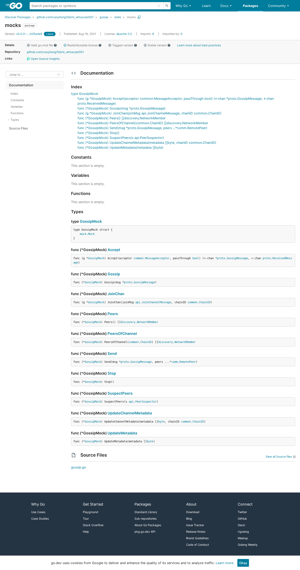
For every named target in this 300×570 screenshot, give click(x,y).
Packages (250, 6)
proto (221, 258)
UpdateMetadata (122, 433)
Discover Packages (18, 17)
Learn (206, 6)
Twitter (242, 512)
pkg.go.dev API (144, 531)
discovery (128, 322)
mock (83, 234)
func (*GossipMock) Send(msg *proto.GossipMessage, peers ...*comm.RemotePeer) (142, 128)
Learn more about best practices (199, 45)
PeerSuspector (146, 401)
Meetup (243, 538)
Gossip (114, 274)
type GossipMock (84, 94)
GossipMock (91, 221)
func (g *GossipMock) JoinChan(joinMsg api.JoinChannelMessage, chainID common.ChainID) (149, 113)
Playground (90, 512)
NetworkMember (147, 322)
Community (277, 6)
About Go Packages (147, 525)
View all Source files (279, 456)
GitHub (242, 518)
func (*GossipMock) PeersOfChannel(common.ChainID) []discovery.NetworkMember (143, 123)
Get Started (93, 504)
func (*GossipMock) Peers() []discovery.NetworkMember (122, 118)
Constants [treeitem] (17, 100)
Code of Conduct (197, 544)
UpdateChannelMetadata (130, 413)
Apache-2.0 (124, 33)
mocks (131, 17)
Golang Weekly (248, 544)
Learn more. (225, 563)
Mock (91, 234)
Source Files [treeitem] (18, 128)
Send (112, 353)
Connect (245, 504)
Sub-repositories (145, 518)
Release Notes (195, 531)
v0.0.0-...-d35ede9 (24, 33)
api (137, 302)
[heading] (17, 5)
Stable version (157, 45)
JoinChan (116, 294)
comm (174, 361)
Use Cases (38, 512)
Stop (112, 373)
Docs (224, 6)
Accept (114, 250)
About (191, 504)
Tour (86, 518)
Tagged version (122, 45)
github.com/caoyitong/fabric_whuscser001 (65, 17)
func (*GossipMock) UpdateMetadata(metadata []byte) (120, 147)
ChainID (204, 302)
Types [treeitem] (15, 119)
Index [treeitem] (14, 93)
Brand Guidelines (197, 538)
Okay (243, 563)
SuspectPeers (120, 393)
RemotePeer (187, 361)
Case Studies (40, 518)
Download (192, 512)
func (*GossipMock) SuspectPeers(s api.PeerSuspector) (121, 138)
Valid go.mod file (42, 45)
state (117, 17)
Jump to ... (16, 74)
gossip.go (78, 467)
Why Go (182, 6)
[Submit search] (167, 5)
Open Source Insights (45, 58)
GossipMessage (237, 258)
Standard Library (145, 512)
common (138, 258)
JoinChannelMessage (156, 302)
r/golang (243, 531)
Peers (113, 314)
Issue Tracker (195, 525)
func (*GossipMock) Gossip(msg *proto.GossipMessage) (122, 108)
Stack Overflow (93, 525)
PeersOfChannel (122, 333)
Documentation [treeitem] (21, 85)
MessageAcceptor (157, 258)
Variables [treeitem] (17, 106)
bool (195, 258)
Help (86, 531)
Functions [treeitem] (17, 113)
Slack (241, 525)
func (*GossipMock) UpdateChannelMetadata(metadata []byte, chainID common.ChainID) (147, 143)
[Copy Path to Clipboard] (139, 17)
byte (161, 421)
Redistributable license (82, 45)
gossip (104, 17)
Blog (189, 518)
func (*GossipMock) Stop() (98, 133)
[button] (28, 45)
